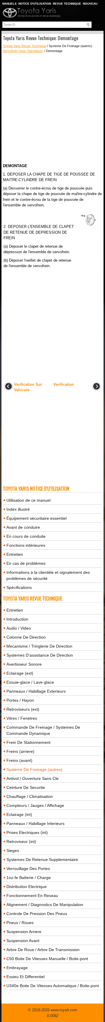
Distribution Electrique (26, 886)
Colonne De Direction (26, 637)
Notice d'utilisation (34, 3)
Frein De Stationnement (28, 742)
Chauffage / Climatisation (29, 796)
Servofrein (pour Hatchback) (23, 51)
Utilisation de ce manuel (28, 500)
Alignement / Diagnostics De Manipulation (44, 904)
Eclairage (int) (19, 814)
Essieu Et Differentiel (25, 976)
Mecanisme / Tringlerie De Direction (39, 646)
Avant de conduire (23, 527)
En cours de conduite (26, 536)
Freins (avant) (19, 760)
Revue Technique (67, 3)
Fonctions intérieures (25, 545)
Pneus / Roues (20, 922)
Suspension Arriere (23, 931)
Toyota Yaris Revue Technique (24, 46)
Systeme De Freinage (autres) (34, 769)
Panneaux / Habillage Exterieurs (36, 691)
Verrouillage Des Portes (28, 868)
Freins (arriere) (20, 751)
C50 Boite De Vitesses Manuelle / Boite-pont (47, 958)
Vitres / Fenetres (21, 718)
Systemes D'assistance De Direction (39, 655)
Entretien (14, 554)
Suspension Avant (22, 940)
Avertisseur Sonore (24, 664)
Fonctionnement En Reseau (32, 895)
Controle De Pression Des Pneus (36, 913)
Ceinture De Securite (25, 787)
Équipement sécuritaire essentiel (36, 518)
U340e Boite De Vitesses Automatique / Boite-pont (52, 985)
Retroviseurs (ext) (22, 709)
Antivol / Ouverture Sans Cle (32, 778)
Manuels (9, 3)
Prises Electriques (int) (27, 832)
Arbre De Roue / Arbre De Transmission (43, 949)
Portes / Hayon (20, 700)
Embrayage (17, 967)
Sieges (12, 850)
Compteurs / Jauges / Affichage (35, 805)
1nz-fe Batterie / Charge (28, 877)
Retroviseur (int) (21, 841)
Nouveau (90, 3)
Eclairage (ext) (19, 673)
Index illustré (18, 509)
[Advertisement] (52, 108)
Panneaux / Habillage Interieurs (35, 823)
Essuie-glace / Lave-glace (30, 682)
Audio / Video (18, 628)
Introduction (17, 619)
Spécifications (19, 587)
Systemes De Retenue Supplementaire (42, 859)
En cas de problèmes (26, 563)
